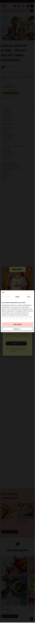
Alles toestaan (17, 324)
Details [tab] (17, 296)
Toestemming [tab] (6, 296)
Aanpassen (16, 329)
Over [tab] (28, 296)
